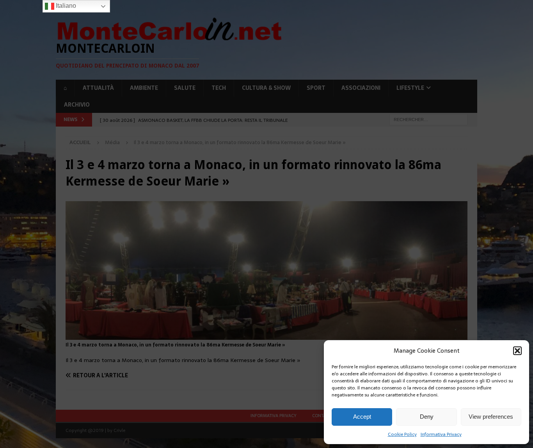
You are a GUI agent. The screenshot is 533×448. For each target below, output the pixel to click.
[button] (517, 351)
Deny (427, 416)
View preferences (491, 416)
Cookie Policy (402, 434)
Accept (362, 416)
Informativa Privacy (441, 434)
